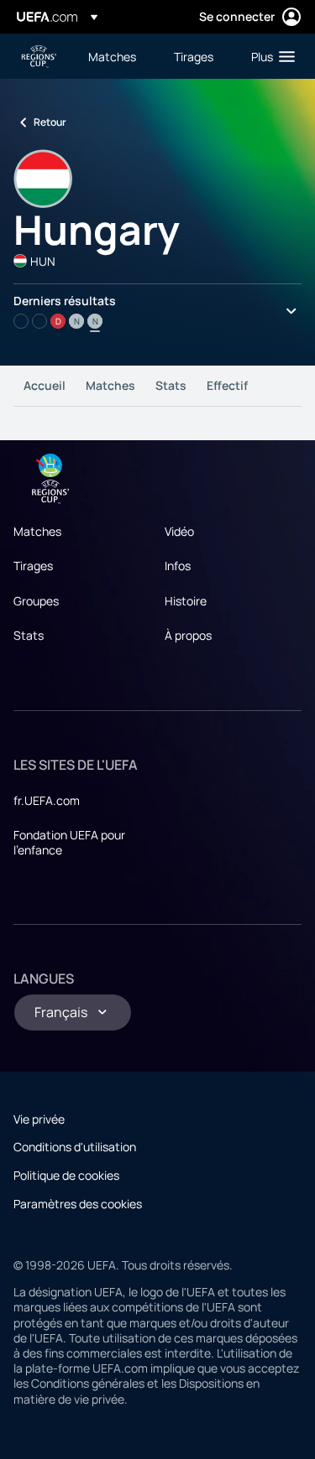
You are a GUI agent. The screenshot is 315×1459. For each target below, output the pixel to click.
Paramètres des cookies (77, 1204)
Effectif (227, 385)
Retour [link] (50, 122)
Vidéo (179, 531)
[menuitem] (116, 56)
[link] (112, 56)
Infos (178, 566)
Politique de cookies (66, 1175)
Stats (170, 385)
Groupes (36, 601)
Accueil (45, 385)
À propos (188, 635)
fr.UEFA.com (46, 800)
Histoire (186, 601)
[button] (269, 56)
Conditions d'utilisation (74, 1147)
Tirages (33, 566)
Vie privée (39, 1119)
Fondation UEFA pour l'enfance (69, 842)
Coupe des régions (38, 56)
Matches (110, 385)
